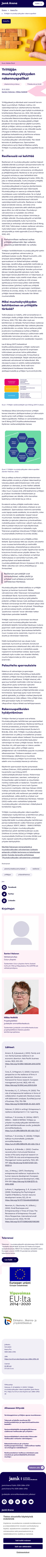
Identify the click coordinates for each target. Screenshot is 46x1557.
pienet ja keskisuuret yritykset (14, 869)
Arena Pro (13, 10)
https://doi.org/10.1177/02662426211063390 (22, 1222)
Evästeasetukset (23, 1552)
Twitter (11, 894)
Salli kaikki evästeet (23, 1540)
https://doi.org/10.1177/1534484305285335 (22, 1200)
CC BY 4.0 (11, 1366)
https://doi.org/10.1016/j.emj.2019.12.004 (21, 1085)
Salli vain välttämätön (23, 1547)
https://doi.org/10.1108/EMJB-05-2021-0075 (22, 1104)
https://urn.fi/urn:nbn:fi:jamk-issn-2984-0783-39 (21, 1359)
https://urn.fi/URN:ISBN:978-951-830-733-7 (22, 1131)
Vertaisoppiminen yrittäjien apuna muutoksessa (22, 1415)
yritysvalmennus (24, 875)
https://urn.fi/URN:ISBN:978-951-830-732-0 (22, 1144)
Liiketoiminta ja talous (11, 84)
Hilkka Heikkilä (21, 92)
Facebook (12, 887)
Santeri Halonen (8, 92)
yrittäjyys (7, 875)
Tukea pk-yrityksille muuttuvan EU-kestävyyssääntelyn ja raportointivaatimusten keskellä (21, 1422)
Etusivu (4, 10)
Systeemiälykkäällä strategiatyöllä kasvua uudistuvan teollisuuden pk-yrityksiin (20, 1430)
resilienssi (36, 869)
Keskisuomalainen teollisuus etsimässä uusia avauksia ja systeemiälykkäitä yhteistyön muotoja (21, 1455)
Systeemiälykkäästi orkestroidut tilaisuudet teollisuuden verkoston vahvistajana (20, 1438)
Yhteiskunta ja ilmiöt (34, 84)
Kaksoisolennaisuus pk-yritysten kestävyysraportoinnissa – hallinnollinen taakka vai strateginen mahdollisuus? (22, 1446)
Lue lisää (11, 1261)
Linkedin (11, 901)
